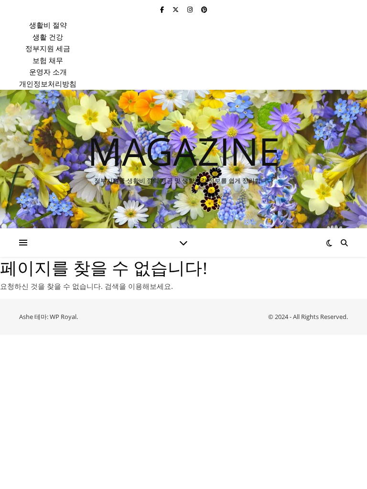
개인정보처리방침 (47, 83)
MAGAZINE (183, 151)
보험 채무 (47, 60)
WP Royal (63, 316)
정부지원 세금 (47, 48)
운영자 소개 (48, 71)
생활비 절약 (48, 25)
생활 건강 (47, 37)
